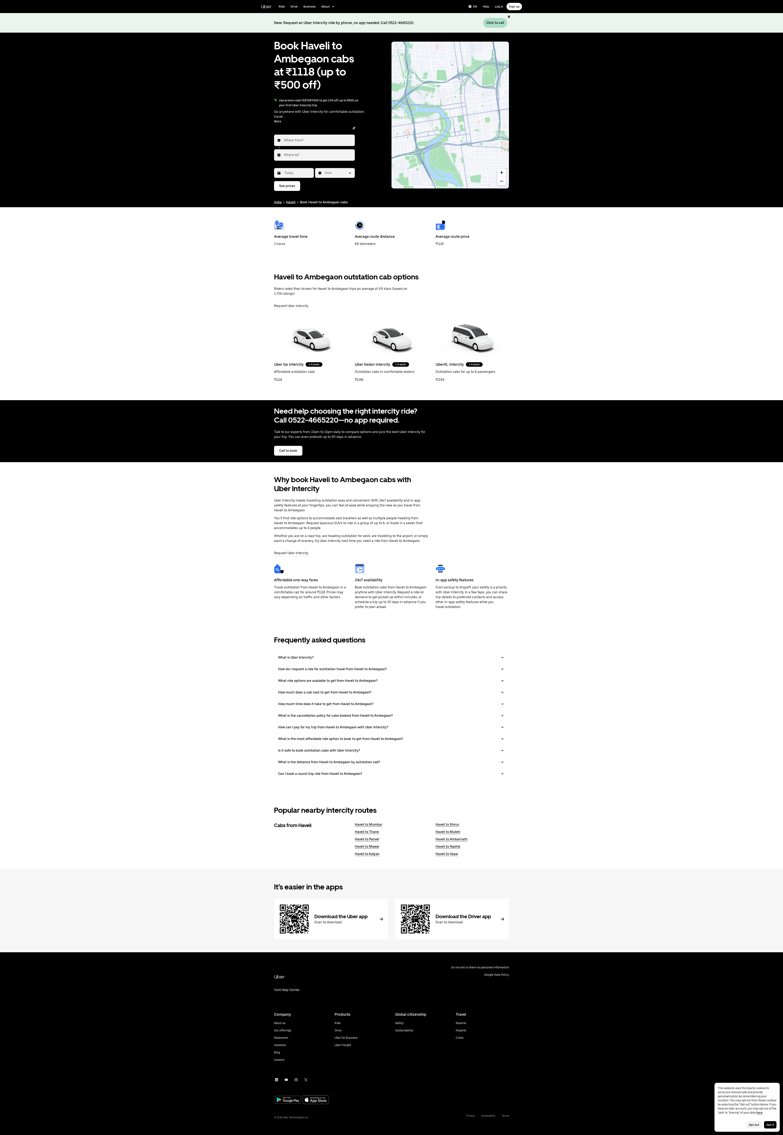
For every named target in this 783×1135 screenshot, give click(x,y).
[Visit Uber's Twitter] (306, 1080)
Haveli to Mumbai (368, 824)
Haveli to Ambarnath (452, 839)
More (277, 121)
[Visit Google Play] (288, 1100)
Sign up (514, 6)
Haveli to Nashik (448, 846)
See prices (287, 186)
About (325, 6)
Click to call (495, 23)
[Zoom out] (502, 181)
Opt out (754, 1124)
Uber (266, 6)
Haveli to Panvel (367, 839)
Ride (282, 6)
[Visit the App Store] (316, 1100)
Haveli (290, 202)
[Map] (450, 115)
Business (309, 6)
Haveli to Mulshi (448, 832)
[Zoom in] (502, 172)
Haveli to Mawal (367, 846)
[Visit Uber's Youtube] (286, 1080)
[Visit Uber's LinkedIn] (276, 1080)
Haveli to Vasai (447, 854)
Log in (499, 6)
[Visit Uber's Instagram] (296, 1080)
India (278, 202)
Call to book (288, 451)
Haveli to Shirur (447, 824)
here (759, 1112)
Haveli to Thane (367, 832)
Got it (770, 1124)
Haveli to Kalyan (367, 854)
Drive (294, 6)
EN (475, 6)
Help (486, 6)
